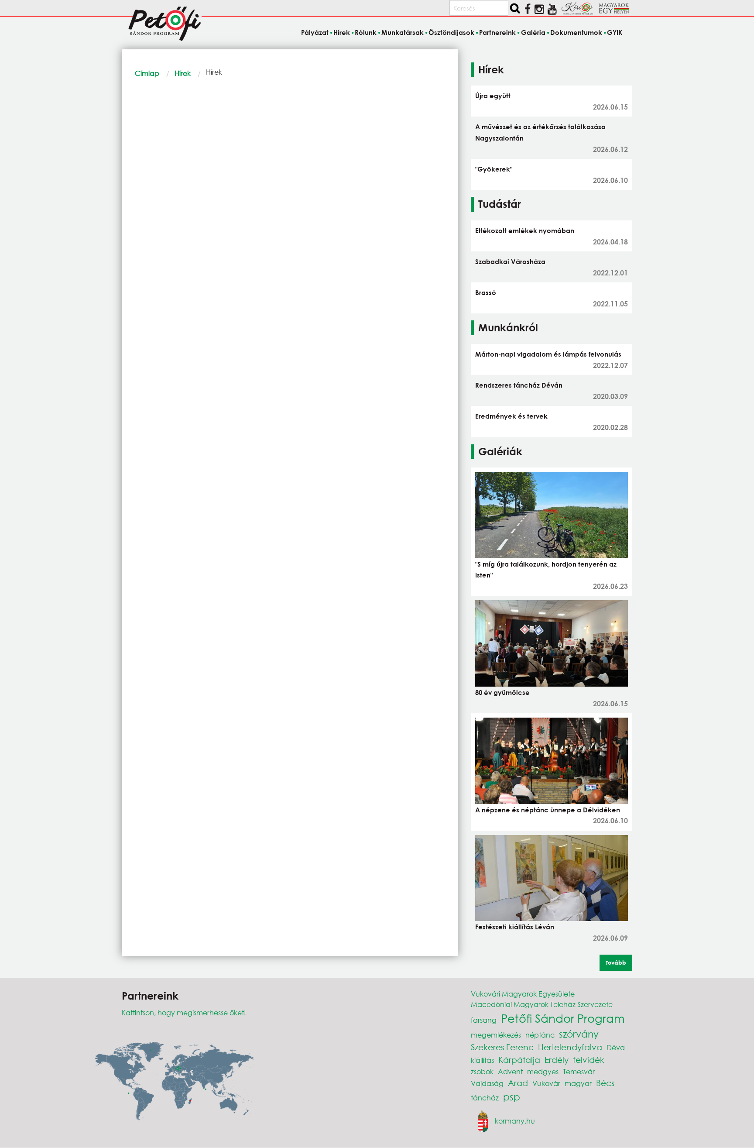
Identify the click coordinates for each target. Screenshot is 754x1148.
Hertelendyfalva (570, 1047)
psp (511, 1096)
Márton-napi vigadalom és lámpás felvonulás (548, 354)
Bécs (605, 1083)
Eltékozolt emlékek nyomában (524, 230)
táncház (485, 1097)
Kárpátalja (519, 1060)
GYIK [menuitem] (614, 32)
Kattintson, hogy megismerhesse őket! (184, 1012)
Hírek (183, 73)
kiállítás (482, 1060)
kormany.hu (515, 1120)
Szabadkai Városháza (510, 261)
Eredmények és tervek (511, 416)
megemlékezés (496, 1034)
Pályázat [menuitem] (314, 32)
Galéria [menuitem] (533, 32)
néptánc (540, 1034)
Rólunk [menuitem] (366, 32)
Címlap (147, 73)
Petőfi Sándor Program (562, 1018)
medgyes (543, 1071)
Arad (518, 1083)
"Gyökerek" (493, 169)
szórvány (579, 1033)
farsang (484, 1019)
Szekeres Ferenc (502, 1047)
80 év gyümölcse (502, 692)
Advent (510, 1071)
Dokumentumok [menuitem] (576, 32)
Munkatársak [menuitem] (402, 32)
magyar (578, 1083)
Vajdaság (487, 1083)
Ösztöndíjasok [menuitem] (451, 32)
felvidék (588, 1060)
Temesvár (579, 1071)
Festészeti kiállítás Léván (514, 927)
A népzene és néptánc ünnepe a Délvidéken (547, 810)
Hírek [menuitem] (341, 32)
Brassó (485, 292)
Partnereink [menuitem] (497, 32)
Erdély (557, 1060)
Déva (616, 1047)
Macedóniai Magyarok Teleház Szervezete (542, 1004)
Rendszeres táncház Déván (518, 385)
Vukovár (546, 1083)
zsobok (482, 1071)
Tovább (616, 962)
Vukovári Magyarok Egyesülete (523, 993)
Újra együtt (493, 96)
